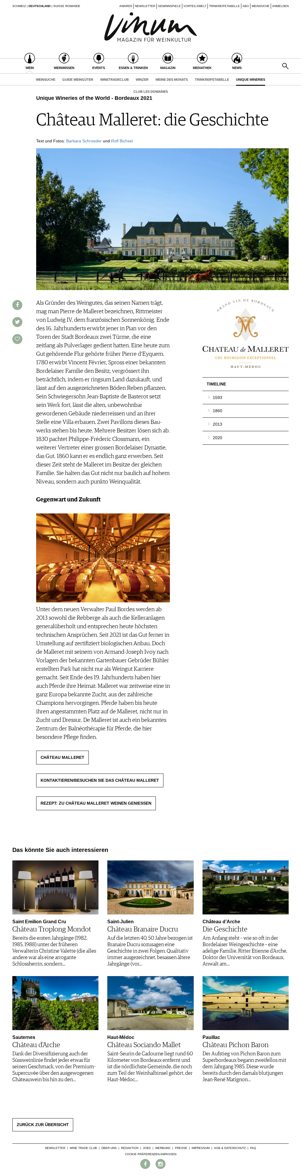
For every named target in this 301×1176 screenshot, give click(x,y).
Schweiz (19, 6)
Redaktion (129, 1148)
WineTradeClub (114, 79)
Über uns (109, 1148)
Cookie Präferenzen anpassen (150, 1154)
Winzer (142, 79)
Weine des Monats (171, 79)
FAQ (253, 1148)
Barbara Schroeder (84, 141)
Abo (246, 6)
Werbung (162, 1148)
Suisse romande (66, 6)
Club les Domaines (150, 91)
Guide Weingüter (77, 79)
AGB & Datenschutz (230, 1148)
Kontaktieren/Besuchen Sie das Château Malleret (100, 780)
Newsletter (145, 6)
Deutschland (40, 6)
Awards (125, 6)
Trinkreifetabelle (224, 6)
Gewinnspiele (169, 6)
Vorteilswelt (194, 6)
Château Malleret (62, 757)
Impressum (201, 1148)
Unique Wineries (250, 79)
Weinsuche (261, 6)
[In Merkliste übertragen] (17, 339)
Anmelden (280, 6)
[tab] (246, 397)
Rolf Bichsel (122, 141)
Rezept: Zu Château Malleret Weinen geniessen (96, 803)
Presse (181, 1148)
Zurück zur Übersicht (43, 1124)
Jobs (147, 1148)
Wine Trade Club (83, 1148)
